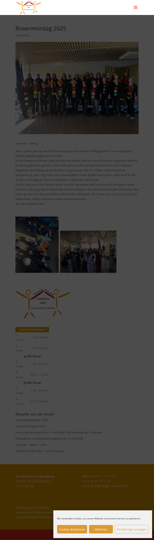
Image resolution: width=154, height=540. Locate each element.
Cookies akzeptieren (72, 529)
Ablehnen (101, 529)
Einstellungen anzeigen (131, 529)
